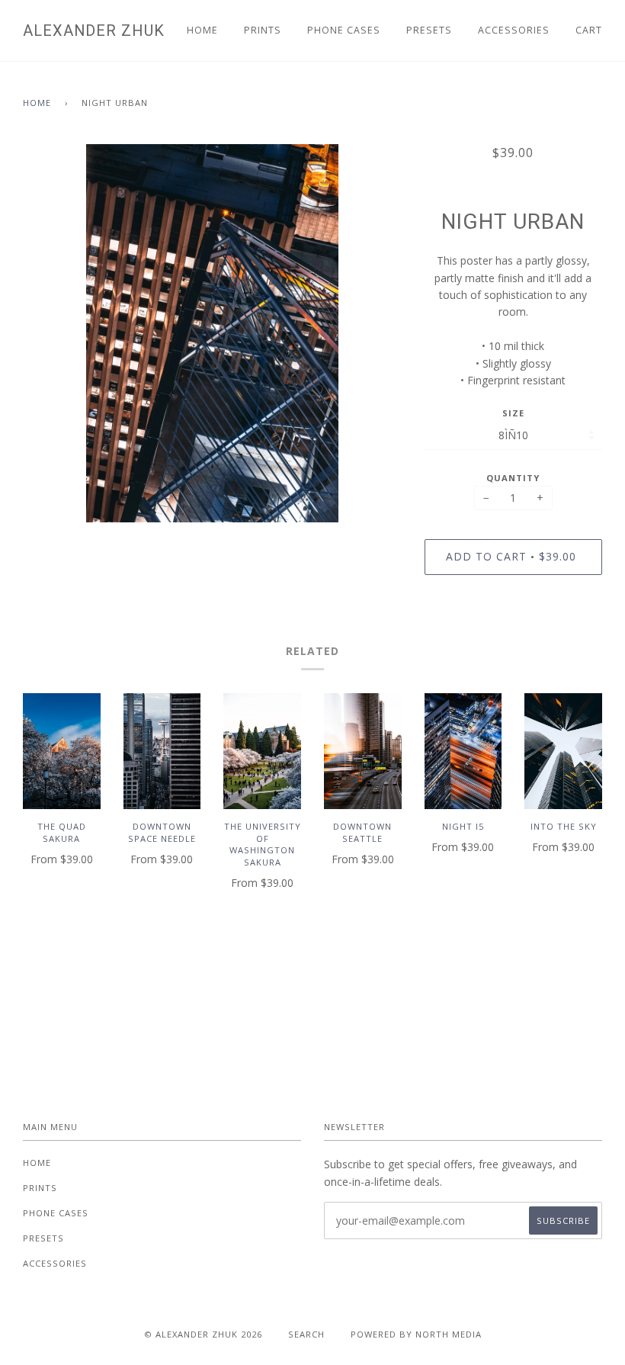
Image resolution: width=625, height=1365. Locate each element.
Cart (588, 30)
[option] (212, 333)
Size (513, 413)
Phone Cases (343, 30)
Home (202, 30)
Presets (429, 30)
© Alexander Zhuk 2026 (203, 1334)
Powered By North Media (416, 1334)
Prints (262, 30)
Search (306, 1334)
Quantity (513, 477)
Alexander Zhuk (94, 30)
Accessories (514, 30)
